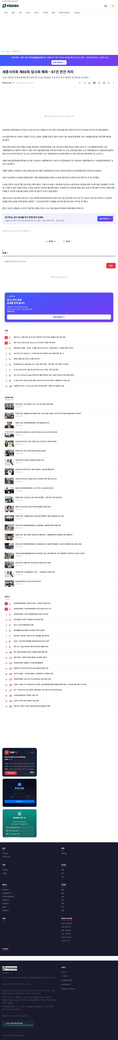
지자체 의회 (6, 857)
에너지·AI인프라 (66, 937)
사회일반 (5, 870)
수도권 (28, 12)
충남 (62, 893)
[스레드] (104, 83)
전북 (62, 903)
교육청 (4, 873)
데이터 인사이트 (64, 12)
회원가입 (107, 1)
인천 (62, 877)
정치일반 (5, 853)
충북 (62, 890)
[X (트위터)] (99, 83)
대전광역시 (5, 890)
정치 (5, 12)
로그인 (114, 1)
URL (109, 83)
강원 (62, 910)
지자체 (45, 12)
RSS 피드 (64, 972)
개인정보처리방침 (66, 980)
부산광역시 (5, 903)
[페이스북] (94, 83)
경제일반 (64, 853)
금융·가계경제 (65, 930)
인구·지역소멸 (65, 934)
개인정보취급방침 (35, 977)
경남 (62, 900)
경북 (62, 896)
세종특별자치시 (7, 893)
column (77, 12)
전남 (62, 907)
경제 (13, 12)
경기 (62, 873)
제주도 (4, 907)
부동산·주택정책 (66, 923)
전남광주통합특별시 (8, 896)
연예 (53, 12)
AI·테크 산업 (65, 941)
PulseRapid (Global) (68, 989)
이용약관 (13, 977)
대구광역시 (5, 900)
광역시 (36, 12)
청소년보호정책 (22, 977)
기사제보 (64, 976)
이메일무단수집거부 (48, 977)
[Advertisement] (59, 33)
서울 (62, 870)
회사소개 (5, 977)
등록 (110, 265)
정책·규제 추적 (66, 927)
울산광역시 (5, 910)
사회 (20, 12)
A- (80, 83)
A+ (89, 83)
